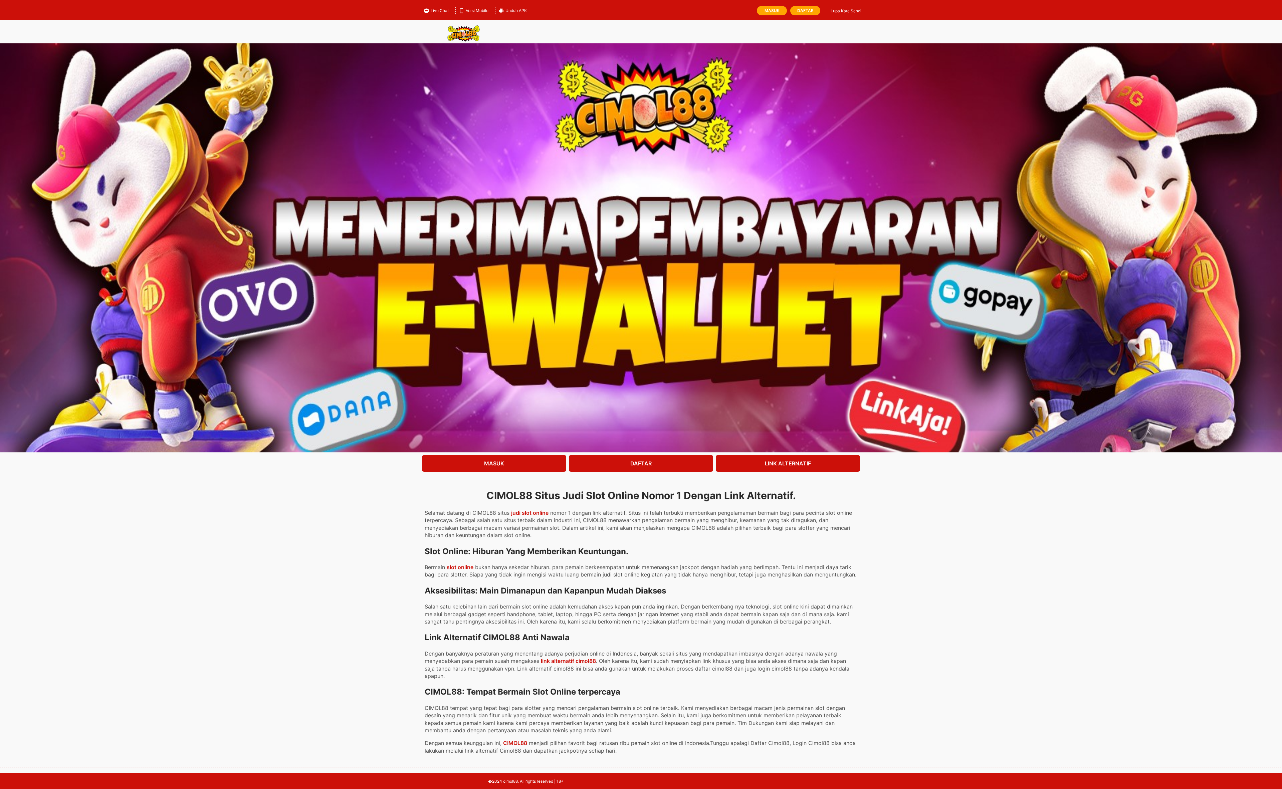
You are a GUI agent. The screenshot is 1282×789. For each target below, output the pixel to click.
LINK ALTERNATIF (788, 463)
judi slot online (530, 512)
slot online (460, 567)
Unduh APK (516, 10)
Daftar (805, 10)
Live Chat (440, 10)
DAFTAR (641, 463)
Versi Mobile (477, 10)
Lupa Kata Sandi (846, 10)
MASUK (494, 463)
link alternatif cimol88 (568, 661)
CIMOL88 (515, 743)
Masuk (772, 10)
